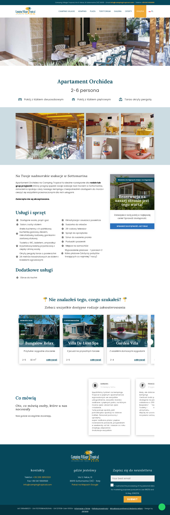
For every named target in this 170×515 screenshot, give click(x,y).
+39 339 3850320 (42, 477)
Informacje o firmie (82, 508)
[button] (150, 342)
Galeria (118, 11)
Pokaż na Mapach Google (85, 484)
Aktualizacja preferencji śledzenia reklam (126, 508)
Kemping (82, 11)
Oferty (128, 11)
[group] (39, 339)
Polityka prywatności (100, 508)
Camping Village (67, 11)
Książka (140, 11)
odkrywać (51, 359)
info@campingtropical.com (122, 2)
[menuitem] (150, 11)
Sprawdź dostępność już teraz (132, 226)
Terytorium (105, 11)
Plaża (93, 11)
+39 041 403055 (148, 2)
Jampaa (85, 511)
